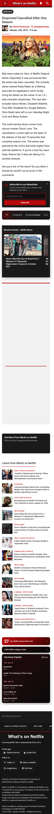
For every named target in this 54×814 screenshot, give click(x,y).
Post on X (18, 215)
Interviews (18, 484)
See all (45, 657)
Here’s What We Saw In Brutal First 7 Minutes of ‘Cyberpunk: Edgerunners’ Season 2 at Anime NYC (22, 263)
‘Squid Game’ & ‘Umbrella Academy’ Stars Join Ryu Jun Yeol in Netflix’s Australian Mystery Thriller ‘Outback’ (31, 611)
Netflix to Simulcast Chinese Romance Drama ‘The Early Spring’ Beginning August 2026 (32, 570)
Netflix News (7, 12)
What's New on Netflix (23, 498)
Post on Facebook (34, 215)
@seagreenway (41, 26)
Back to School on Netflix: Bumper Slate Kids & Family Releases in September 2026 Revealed (32, 556)
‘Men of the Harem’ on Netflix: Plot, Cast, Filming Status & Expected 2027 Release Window (31, 597)
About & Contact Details (15, 726)
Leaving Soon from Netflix (24, 619)
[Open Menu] (5, 3)
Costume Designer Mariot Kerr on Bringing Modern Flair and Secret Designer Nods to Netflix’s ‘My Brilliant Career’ (31, 489)
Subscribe (25, 202)
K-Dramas (17, 592)
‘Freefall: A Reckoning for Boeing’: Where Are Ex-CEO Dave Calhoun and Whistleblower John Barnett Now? (31, 476)
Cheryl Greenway (21, 26)
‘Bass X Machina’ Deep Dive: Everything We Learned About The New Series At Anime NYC (32, 530)
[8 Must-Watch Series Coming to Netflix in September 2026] (7, 542)
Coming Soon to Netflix (23, 551)
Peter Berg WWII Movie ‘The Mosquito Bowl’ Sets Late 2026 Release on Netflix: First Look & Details (31, 583)
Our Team (38, 726)
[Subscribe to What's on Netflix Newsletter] (41, 3)
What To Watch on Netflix (24, 471)
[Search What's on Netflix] (47, 3)
